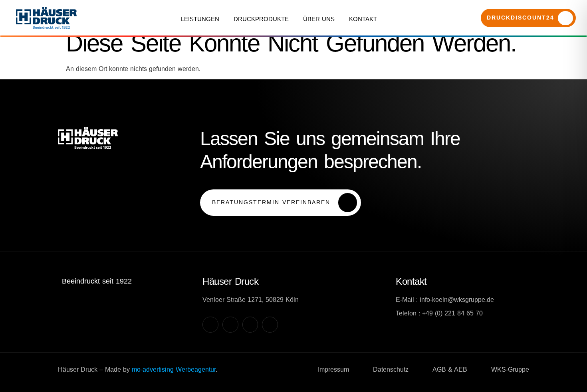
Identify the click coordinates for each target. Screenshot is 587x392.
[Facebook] (230, 325)
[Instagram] (210, 325)
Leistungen (200, 19)
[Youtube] (270, 325)
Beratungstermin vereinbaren (271, 202)
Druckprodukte (261, 19)
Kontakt (363, 19)
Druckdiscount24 (520, 17)
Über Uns (319, 19)
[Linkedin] (250, 325)
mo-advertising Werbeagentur (174, 369)
